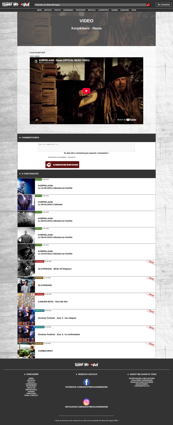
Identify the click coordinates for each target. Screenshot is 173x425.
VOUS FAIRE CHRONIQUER (142, 380)
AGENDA (31, 392)
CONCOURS (31, 393)
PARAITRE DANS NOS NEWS (142, 382)
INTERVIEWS (31, 386)
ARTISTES (31, 380)
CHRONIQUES (31, 384)
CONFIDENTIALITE (141, 386)
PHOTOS (31, 382)
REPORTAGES (31, 390)
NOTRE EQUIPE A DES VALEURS (142, 378)
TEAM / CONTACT (31, 395)
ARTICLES (31, 388)
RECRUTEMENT (142, 384)
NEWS (31, 378)
